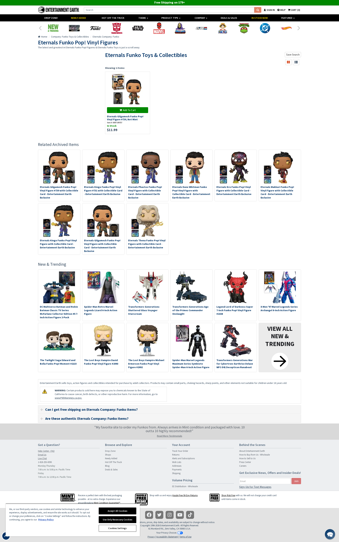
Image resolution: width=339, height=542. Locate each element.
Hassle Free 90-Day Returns (185, 495)
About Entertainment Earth (252, 450)
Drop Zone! (51, 17)
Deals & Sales (229, 17)
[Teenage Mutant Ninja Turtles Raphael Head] (244, 28)
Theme (142, 17)
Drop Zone (110, 450)
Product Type (170, 17)
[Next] (299, 28)
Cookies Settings (117, 528)
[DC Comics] (265, 28)
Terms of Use (185, 536)
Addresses (176, 465)
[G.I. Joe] (201, 28)
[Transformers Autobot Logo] (116, 28)
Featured (287, 17)
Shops (108, 454)
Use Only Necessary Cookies (117, 519)
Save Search (293, 54)
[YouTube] (180, 515)
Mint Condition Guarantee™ (107, 502)
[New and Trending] (53, 28)
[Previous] (40, 28)
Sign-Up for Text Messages (255, 487)
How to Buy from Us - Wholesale (254, 454)
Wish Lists (176, 462)
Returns (175, 454)
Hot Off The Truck (113, 17)
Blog (107, 465)
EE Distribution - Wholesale (185, 486)
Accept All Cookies (117, 510)
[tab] (169, 409)
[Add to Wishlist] (145, 76)
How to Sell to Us (247, 458)
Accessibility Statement (167, 536)
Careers (242, 465)
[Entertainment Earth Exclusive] (74, 28)
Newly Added (78, 17)
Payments (177, 469)
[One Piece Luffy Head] (222, 28)
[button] (330, 534)
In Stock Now (259, 17)
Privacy (151, 536)
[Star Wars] (138, 28)
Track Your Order (180, 450)
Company (200, 17)
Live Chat (42, 458)
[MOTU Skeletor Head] (180, 28)
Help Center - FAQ (46, 450)
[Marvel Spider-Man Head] (159, 28)
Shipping (176, 473)
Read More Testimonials (169, 435)
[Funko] (95, 28)
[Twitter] (159, 515)
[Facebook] (149, 515)
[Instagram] (170, 515)
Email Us (42, 454)
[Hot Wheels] (286, 28)
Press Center (245, 462)
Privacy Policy (46, 519)
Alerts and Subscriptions (183, 458)
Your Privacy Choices (166, 532)
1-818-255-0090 (45, 462)
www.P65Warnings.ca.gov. (68, 397)
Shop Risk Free (228, 495)
